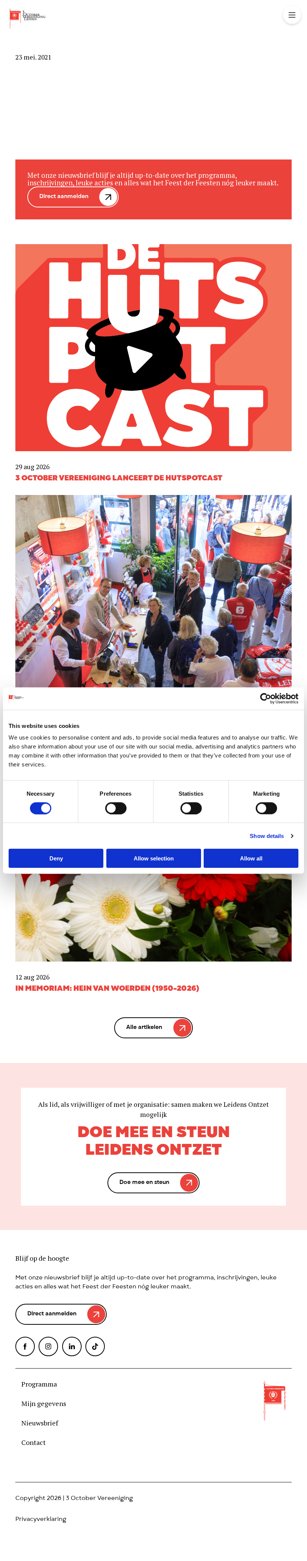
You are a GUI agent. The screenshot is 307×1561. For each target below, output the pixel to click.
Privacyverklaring (40, 1520)
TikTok (95, 1346)
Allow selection (154, 858)
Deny (56, 858)
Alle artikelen (144, 1028)
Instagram (48, 1346)
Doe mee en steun (144, 1183)
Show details (267, 835)
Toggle (292, 15)
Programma (39, 1384)
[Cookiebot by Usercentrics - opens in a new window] (265, 698)
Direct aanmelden (63, 197)
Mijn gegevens (43, 1403)
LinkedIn (72, 1346)
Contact (33, 1442)
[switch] (116, 808)
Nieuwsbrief (39, 1423)
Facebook (25, 1346)
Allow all (251, 858)
